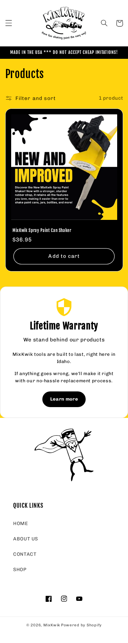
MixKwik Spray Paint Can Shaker (42, 230)
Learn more (64, 399)
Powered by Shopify (81, 625)
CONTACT (24, 554)
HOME (20, 523)
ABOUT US (25, 539)
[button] (8, 23)
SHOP (20, 569)
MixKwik (51, 625)
